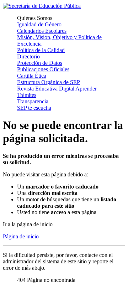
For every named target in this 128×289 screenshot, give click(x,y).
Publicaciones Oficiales (43, 69)
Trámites (26, 95)
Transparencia (32, 101)
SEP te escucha (34, 108)
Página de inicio (21, 236)
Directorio (28, 56)
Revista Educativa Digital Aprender (57, 89)
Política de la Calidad (41, 50)
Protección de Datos (39, 63)
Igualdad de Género (39, 24)
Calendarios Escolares (41, 31)
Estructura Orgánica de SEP (48, 82)
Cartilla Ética (31, 76)
